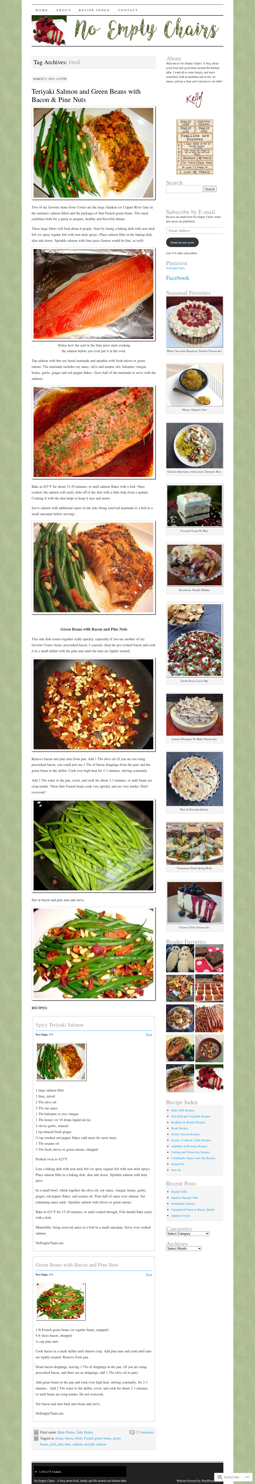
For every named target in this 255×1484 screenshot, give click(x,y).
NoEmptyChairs (175, 268)
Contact (128, 10)
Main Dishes (66, 1432)
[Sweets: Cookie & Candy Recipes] (209, 1078)
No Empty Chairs (44, 1481)
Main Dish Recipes (182, 1110)
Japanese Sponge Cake (184, 1197)
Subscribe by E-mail (190, 212)
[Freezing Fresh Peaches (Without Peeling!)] (209, 988)
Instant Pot (177, 1164)
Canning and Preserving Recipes (190, 1152)
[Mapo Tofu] (180, 1019)
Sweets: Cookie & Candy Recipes (191, 1140)
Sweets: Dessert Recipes (185, 1134)
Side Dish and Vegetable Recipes (190, 1116)
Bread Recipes (179, 1128)
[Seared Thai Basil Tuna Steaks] (180, 1078)
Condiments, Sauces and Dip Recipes (193, 1158)
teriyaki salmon (95, 1444)
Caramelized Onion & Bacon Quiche (192, 1209)
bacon (69, 1438)
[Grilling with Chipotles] (209, 1019)
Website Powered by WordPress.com (198, 1481)
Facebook (177, 278)
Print (149, 1034)
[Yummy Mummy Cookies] (180, 958)
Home (42, 10)
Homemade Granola (183, 1203)
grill (53, 1444)
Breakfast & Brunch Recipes (188, 1122)
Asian (59, 1438)
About (63, 10)
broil (78, 1438)
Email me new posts (182, 242)
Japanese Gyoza (180, 1215)
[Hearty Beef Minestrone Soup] (209, 1048)
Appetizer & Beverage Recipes (189, 1146)
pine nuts (64, 1444)
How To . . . (178, 1170)
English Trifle (179, 1191)
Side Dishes (85, 1432)
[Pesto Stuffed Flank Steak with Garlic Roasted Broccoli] (180, 1048)
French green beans (97, 1438)
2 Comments (145, 1432)
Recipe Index (94, 10)
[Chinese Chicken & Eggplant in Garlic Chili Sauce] (180, 988)
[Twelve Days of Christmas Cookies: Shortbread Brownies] (209, 958)
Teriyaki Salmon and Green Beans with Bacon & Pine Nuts (86, 95)
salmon (77, 1444)
